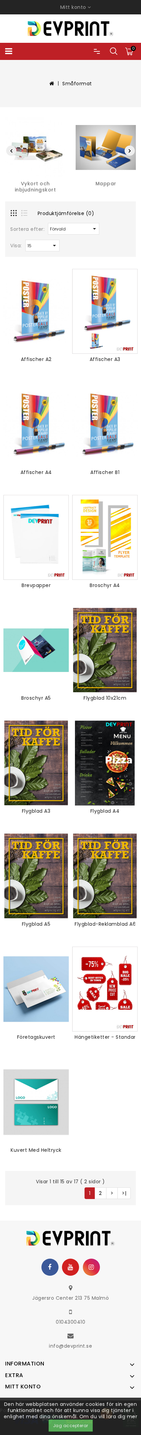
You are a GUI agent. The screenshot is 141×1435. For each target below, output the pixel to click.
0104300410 (70, 1322)
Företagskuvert (36, 1037)
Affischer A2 (36, 359)
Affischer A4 (36, 472)
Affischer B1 (104, 472)
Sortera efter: (27, 229)
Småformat (77, 83)
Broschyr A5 (36, 698)
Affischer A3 (105, 359)
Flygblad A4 (105, 811)
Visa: (16, 245)
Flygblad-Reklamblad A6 (105, 924)
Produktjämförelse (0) (66, 213)
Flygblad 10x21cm (105, 698)
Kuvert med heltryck (36, 1150)
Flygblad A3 (36, 811)
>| (124, 1193)
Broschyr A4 (105, 585)
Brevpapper (36, 585)
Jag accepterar (70, 1425)
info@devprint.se (70, 1346)
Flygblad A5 (36, 924)
